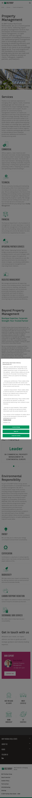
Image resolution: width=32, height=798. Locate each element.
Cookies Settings (16, 427)
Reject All (16, 431)
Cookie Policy (7, 420)
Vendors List (6, 422)
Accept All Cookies (16, 435)
